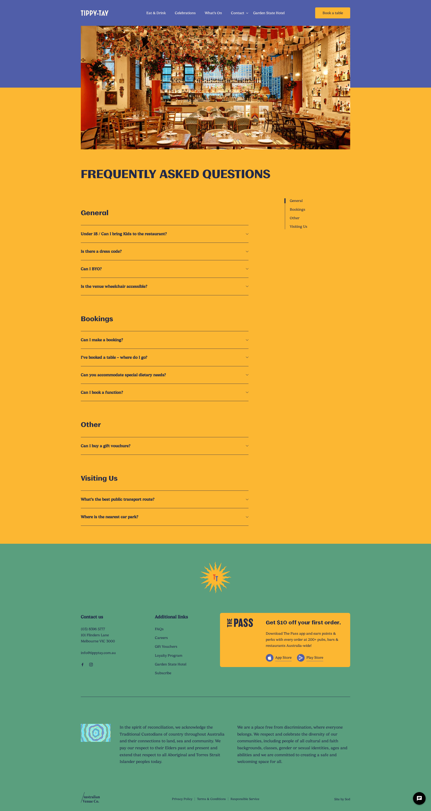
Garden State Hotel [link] (269, 13)
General (296, 201)
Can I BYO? (91, 268)
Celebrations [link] (185, 13)
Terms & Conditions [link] (211, 799)
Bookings (297, 209)
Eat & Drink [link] (156, 13)
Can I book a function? (102, 392)
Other (294, 218)
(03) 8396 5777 (93, 629)
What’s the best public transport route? (117, 499)
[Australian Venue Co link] (90, 799)
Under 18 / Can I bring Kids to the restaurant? (124, 233)
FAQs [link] (159, 629)
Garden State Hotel (170, 664)
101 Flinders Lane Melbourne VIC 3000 (98, 638)
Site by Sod (342, 799)
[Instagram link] (91, 664)
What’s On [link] (213, 13)
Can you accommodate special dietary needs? (123, 374)
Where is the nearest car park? (109, 516)
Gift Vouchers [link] (166, 646)
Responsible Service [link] (245, 799)
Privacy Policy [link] (182, 799)
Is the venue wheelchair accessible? (114, 286)
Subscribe (163, 673)
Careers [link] (161, 638)
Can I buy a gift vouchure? (105, 445)
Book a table (333, 13)
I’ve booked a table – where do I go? (114, 357)
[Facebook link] (82, 664)
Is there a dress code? (101, 251)
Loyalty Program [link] (168, 655)
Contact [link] (237, 13)
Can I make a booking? (102, 339)
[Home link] (94, 13)
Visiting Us (298, 226)
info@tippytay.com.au (98, 653)
